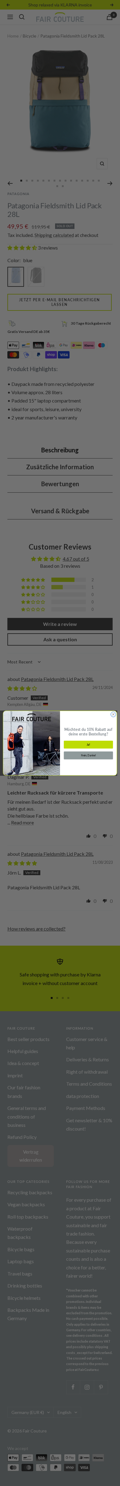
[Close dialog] (113, 714)
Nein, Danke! (88, 755)
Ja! (88, 744)
